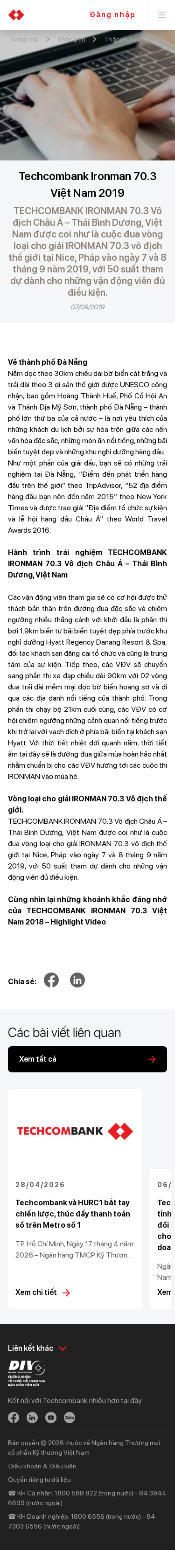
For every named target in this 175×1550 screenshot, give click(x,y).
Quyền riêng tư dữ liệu (39, 1479)
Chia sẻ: (22, 981)
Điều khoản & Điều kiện (42, 1466)
